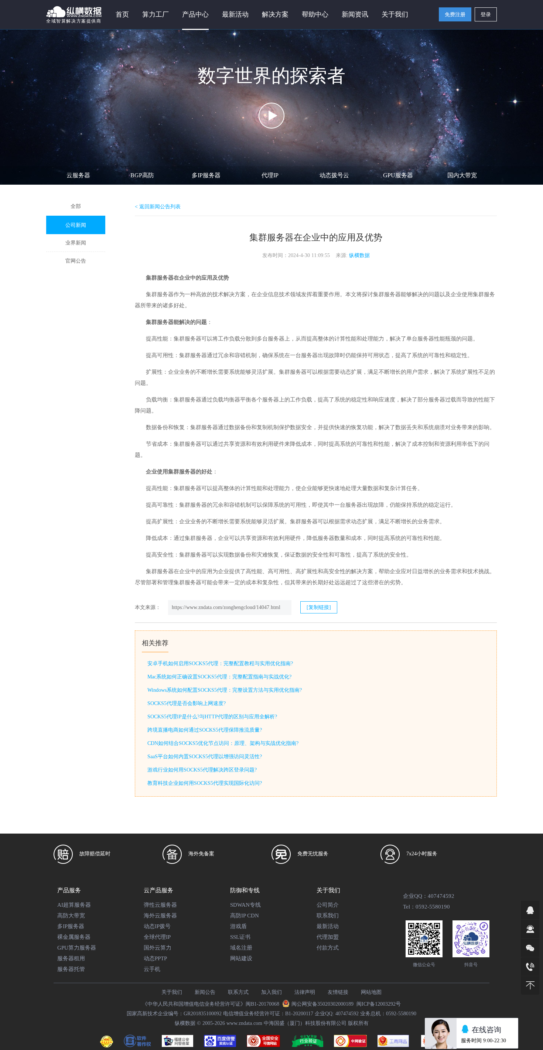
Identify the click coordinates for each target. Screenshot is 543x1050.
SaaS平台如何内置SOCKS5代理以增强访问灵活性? (204, 756)
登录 (486, 14)
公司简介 (328, 905)
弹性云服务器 (160, 905)
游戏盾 (238, 926)
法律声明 (304, 992)
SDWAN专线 (245, 905)
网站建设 (241, 958)
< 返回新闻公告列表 (158, 206)
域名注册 (241, 948)
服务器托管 (71, 969)
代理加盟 (328, 937)
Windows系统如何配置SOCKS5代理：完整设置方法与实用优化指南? (224, 690)
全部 (76, 206)
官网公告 (75, 261)
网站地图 (371, 992)
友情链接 (338, 992)
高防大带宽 (71, 916)
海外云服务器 (160, 916)
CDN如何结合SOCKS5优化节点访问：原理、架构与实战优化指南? (222, 743)
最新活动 (235, 14)
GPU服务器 (398, 175)
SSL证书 (240, 937)
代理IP (270, 175)
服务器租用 (71, 958)
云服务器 (78, 175)
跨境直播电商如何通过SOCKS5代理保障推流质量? (204, 730)
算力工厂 (155, 14)
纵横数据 (359, 255)
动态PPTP (155, 958)
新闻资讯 (355, 14)
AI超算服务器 (74, 905)
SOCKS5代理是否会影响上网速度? (186, 703)
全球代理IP (157, 937)
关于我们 (171, 992)
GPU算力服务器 (76, 948)
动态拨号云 (334, 175)
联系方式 (238, 992)
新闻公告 (205, 992)
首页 (122, 14)
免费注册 (455, 14)
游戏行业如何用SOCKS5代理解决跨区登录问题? (202, 770)
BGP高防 (142, 175)
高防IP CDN (244, 916)
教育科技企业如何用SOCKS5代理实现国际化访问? (204, 783)
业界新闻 (75, 243)
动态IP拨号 (157, 926)
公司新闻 (75, 225)
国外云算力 (157, 948)
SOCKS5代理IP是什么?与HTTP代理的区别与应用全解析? (212, 716)
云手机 (152, 969)
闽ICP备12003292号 (378, 1004)
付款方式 (328, 948)
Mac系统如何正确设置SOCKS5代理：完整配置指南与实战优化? (219, 677)
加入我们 (271, 992)
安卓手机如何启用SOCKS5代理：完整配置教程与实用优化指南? (220, 663)
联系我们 (328, 916)
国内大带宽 (462, 175)
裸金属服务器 (73, 937)
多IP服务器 (206, 175)
